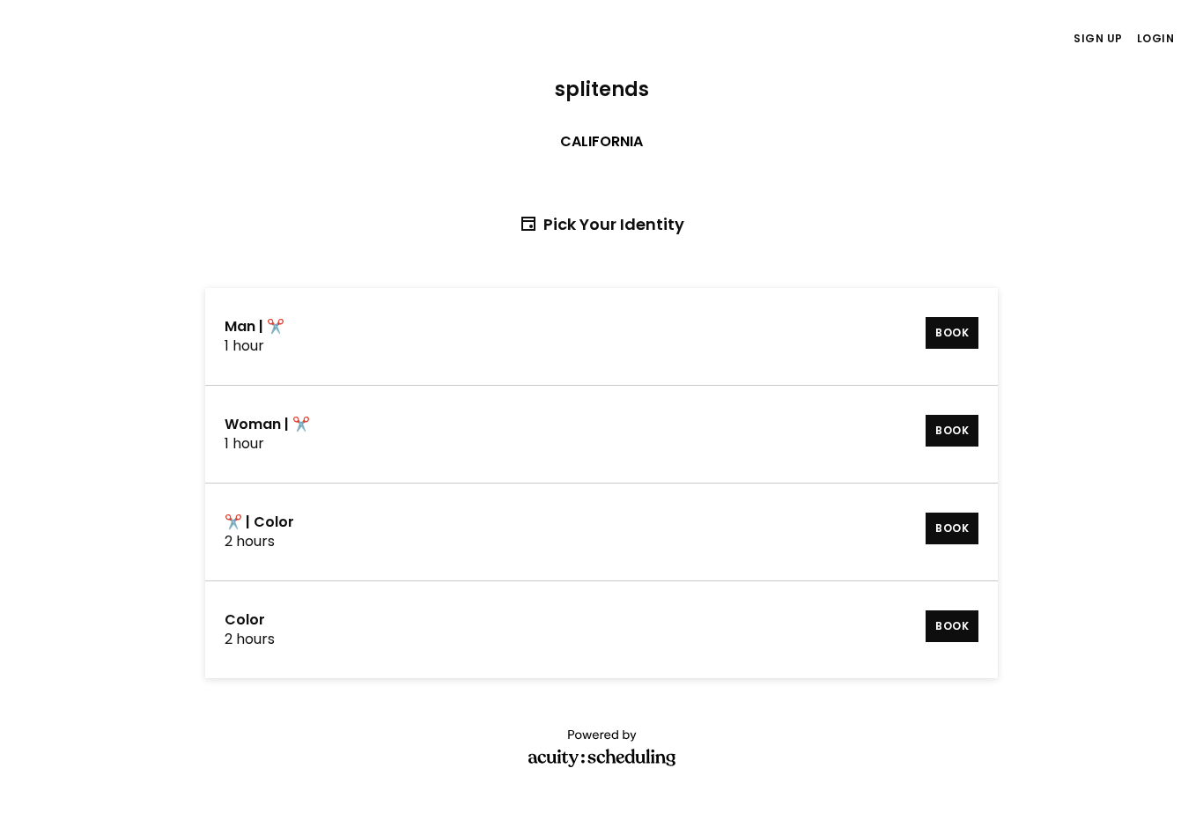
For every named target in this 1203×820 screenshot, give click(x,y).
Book (952, 332)
